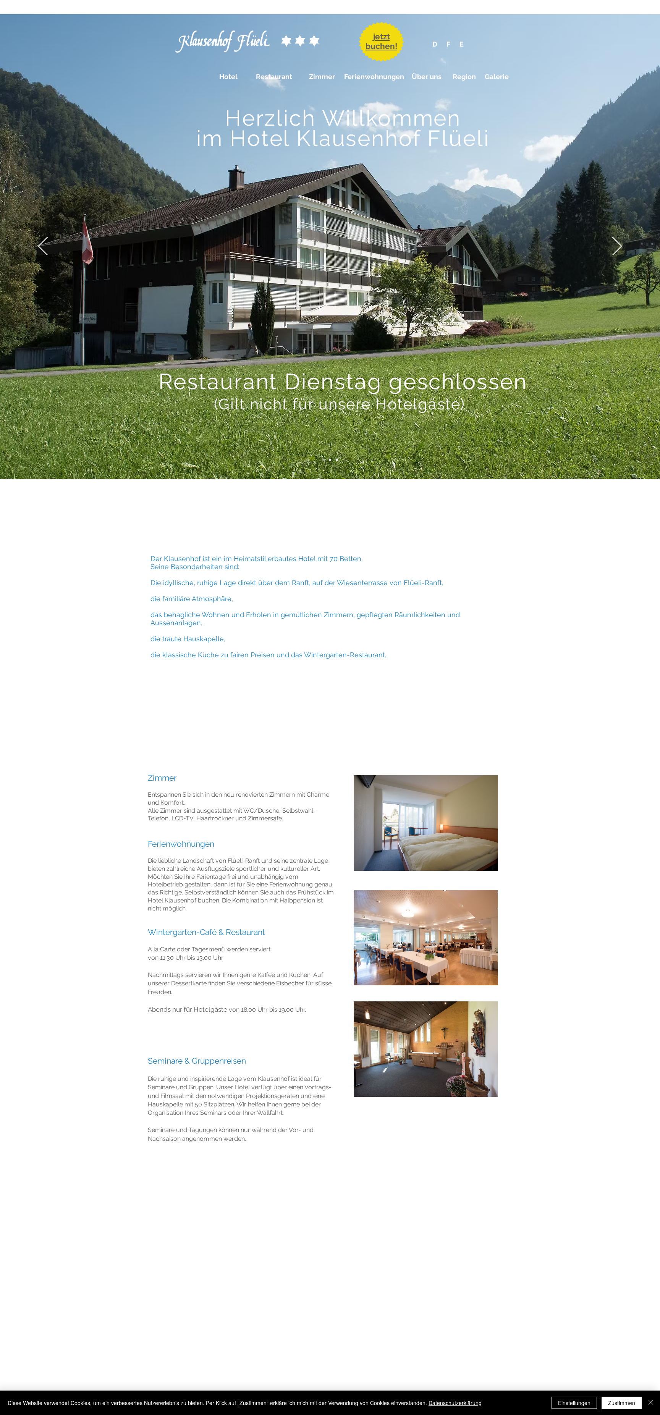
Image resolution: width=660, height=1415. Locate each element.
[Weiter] (617, 247)
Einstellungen (574, 1403)
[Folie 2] (330, 460)
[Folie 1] (323, 460)
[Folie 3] (337, 460)
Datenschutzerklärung (455, 1403)
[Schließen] (650, 1403)
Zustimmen (621, 1403)
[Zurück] (43, 247)
